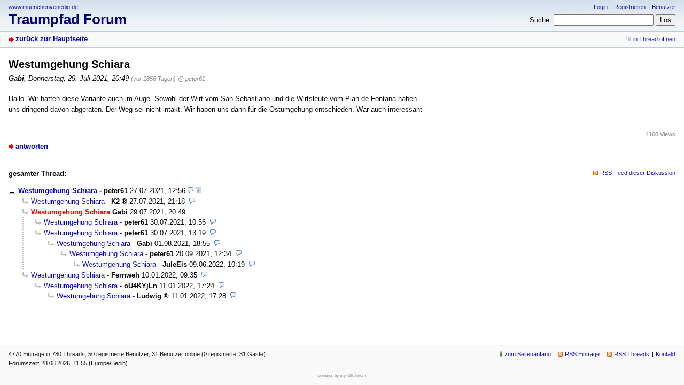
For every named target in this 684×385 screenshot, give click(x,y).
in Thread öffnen (654, 39)
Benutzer (663, 7)
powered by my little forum (342, 375)
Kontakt (665, 354)
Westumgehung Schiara (57, 191)
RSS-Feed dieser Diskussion (637, 173)
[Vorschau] (190, 191)
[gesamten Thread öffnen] (198, 191)
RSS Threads (631, 354)
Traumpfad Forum (68, 19)
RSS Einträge (582, 354)
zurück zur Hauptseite (51, 39)
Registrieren (630, 7)
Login (601, 7)
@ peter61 (191, 78)
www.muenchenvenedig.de (43, 7)
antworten (31, 146)
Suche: (540, 20)
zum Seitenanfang (527, 354)
